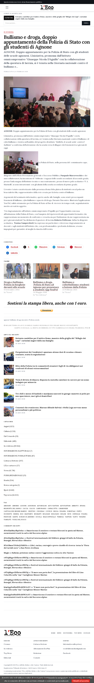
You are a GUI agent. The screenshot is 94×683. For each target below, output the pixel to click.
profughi (7, 517)
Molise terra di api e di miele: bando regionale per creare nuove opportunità (41, 325)
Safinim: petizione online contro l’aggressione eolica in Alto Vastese (43, 553)
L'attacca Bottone (11, 461)
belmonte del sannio (13, 508)
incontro (25, 320)
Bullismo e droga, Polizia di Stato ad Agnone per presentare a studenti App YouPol (46, 286)
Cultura (7, 431)
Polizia (31, 320)
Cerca (86, 23)
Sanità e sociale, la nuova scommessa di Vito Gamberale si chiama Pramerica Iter (52, 328)
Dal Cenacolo (9, 436)
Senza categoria (10, 485)
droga (19, 320)
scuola (37, 320)
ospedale (76, 514)
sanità (15, 517)
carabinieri (63, 508)
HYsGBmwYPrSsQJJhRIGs (16, 545)
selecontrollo (49, 517)
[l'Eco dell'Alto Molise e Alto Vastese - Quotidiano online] (47, 7)
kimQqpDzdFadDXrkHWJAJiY (17, 587)
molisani (46, 514)
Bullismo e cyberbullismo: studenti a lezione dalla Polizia (75, 285)
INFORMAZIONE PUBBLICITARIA (17, 456)
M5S (21, 514)
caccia (25, 508)
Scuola (6, 480)
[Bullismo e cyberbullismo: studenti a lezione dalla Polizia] (75, 271)
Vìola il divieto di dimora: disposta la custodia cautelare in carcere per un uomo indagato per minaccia (52, 381)
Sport (6, 490)
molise (63, 514)
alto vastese (53, 505)
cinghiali (40, 511)
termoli (60, 517)
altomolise (42, 505)
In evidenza (9, 32)
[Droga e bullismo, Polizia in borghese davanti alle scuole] (17, 271)
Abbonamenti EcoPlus (41, 649)
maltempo (29, 514)
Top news (8, 495)
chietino (31, 511)
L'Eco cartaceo (10, 465)
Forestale (71, 511)
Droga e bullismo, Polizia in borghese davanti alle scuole (14, 285)
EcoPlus (87, 633)
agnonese (32, 505)
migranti (38, 514)
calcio (32, 508)
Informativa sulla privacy (72, 644)
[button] (7, 7)
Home (53, 633)
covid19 (49, 511)
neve (69, 514)
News (6, 470)
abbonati (7, 505)
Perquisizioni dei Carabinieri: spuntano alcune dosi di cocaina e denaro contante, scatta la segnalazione (48, 353)
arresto (75, 505)
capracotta (52, 508)
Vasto (75, 517)
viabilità (7, 519)
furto (79, 511)
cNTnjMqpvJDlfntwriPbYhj (16, 558)
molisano (55, 514)
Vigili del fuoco (19, 519)
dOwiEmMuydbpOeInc (14, 531)
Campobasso (41, 508)
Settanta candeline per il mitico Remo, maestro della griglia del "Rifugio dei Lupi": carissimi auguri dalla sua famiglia (51, 18)
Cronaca (7, 644)
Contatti (36, 658)
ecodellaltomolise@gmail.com (74, 649)
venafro (82, 517)
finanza (63, 511)
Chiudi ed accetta (81, 681)
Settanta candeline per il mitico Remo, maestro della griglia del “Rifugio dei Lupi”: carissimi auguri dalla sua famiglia (50, 339)
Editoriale (8, 441)
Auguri (6, 426)
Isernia (16, 514)
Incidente (8, 514)
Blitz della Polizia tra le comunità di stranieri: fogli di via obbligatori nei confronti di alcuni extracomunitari (49, 367)
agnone (6, 320)
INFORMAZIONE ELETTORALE (17, 451)
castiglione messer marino (15, 511)
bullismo (13, 320)
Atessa (82, 505)
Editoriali (7, 658)
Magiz (6, 553)
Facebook (66, 653)
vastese (68, 517)
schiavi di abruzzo (27, 517)
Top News (78, 633)
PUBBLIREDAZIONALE (13, 475)
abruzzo (15, 505)
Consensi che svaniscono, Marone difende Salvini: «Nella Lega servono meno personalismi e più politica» (51, 408)
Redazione (37, 653)
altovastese (65, 505)
